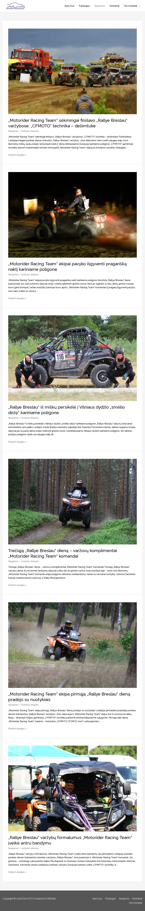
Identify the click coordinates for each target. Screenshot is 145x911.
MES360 (51, 898)
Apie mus (69, 6)
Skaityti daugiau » (17, 155)
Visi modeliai (130, 6)
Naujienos (99, 6)
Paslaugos (84, 6)
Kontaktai (114, 6)
